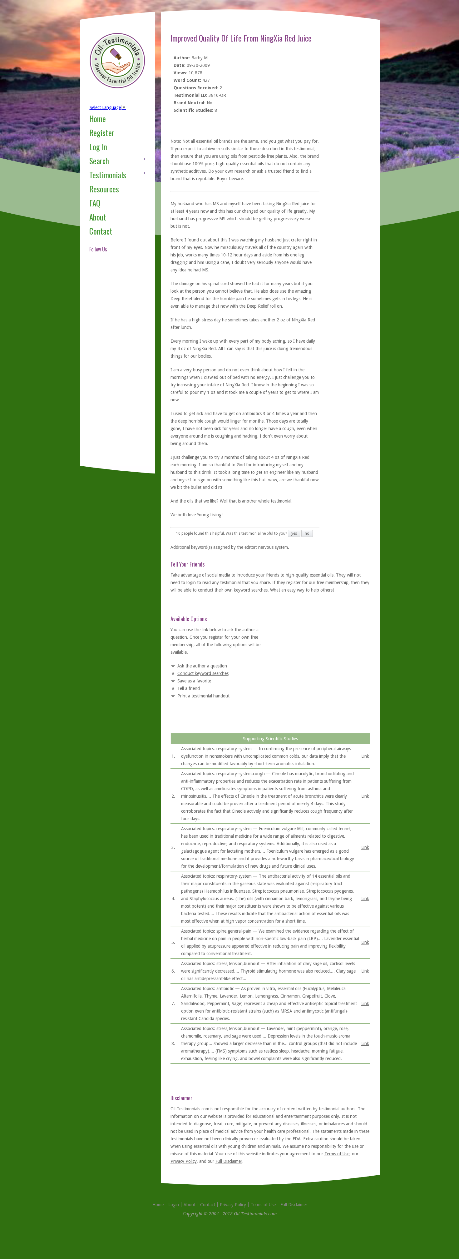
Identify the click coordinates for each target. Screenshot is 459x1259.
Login (173, 1204)
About (97, 217)
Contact (100, 231)
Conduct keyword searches (203, 673)
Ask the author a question (202, 665)
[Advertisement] (114, 366)
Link (365, 756)
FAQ (94, 203)
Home (97, 118)
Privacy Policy (183, 1161)
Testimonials (107, 175)
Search (99, 161)
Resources (104, 189)
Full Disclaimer (228, 1161)
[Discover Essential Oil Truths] (117, 87)
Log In (98, 147)
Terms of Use (336, 1153)
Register (101, 132)
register (216, 637)
